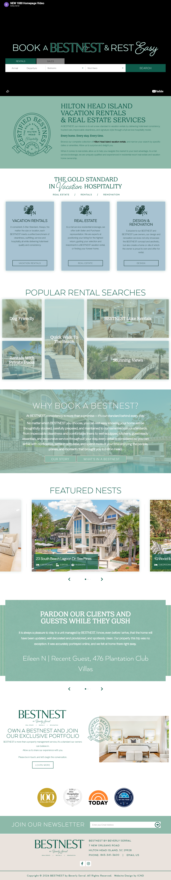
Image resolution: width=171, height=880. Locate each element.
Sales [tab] (50, 61)
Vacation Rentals (30, 263)
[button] (69, 697)
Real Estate (85, 263)
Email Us (133, 863)
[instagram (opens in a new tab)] (88, 872)
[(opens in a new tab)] (85, 540)
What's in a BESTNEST (101, 459)
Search (146, 68)
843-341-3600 (109, 863)
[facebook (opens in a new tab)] (82, 872)
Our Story (60, 459)
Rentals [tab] (20, 61)
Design (141, 263)
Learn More (42, 773)
